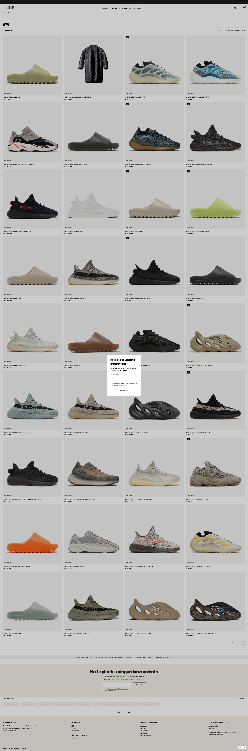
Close (139, 357)
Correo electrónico (116, 374)
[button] (242, 747)
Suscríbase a (124, 390)
